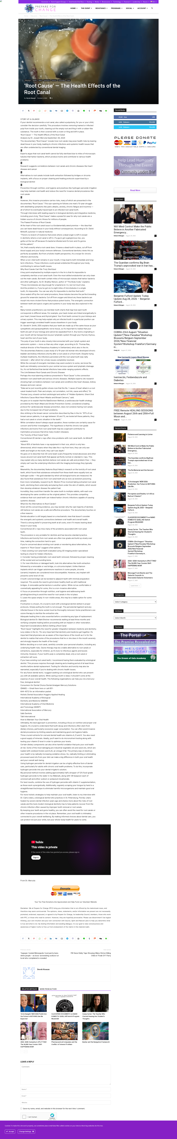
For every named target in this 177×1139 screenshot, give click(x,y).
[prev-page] (21, 1051)
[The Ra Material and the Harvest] (120, 473)
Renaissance (106, 2)
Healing (89, 2)
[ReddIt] (45, 110)
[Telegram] (67, 110)
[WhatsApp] (39, 110)
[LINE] (83, 110)
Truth (68, 80)
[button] (152, 8)
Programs (116, 8)
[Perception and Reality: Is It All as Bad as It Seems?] (120, 497)
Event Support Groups (58, 2)
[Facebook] (22, 110)
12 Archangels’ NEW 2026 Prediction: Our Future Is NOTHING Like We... (141, 484)
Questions (47, 80)
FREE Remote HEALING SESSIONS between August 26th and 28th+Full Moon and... (134, 413)
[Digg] (100, 110)
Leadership (136, 2)
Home (73, 8)
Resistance (100, 8)
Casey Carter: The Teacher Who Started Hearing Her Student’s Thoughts (93, 1016)
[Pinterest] (34, 110)
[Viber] (72, 110)
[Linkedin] (50, 110)
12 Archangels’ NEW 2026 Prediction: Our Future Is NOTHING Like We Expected (33, 1016)
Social (129, 8)
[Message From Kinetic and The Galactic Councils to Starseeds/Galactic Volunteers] (120, 576)
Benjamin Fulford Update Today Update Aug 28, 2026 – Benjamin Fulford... (132, 298)
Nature (145, 2)
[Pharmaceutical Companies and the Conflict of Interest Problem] (65, 1031)
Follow (152, 122)
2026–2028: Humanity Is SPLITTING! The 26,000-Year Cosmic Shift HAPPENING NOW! (33, 1044)
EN (153, 2)
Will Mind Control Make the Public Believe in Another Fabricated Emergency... (132, 229)
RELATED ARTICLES (29, 989)
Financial (127, 2)
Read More (135, 190)
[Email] (61, 110)
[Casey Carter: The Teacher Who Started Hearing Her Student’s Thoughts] (96, 1003)
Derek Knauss (30, 98)
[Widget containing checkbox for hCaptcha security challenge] (38, 1116)
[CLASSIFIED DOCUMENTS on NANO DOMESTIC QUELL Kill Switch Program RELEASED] (65, 1003)
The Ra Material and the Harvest (140, 470)
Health (35, 80)
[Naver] (106, 110)
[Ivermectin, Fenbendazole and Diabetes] (135, 364)
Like (153, 117)
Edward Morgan (119, 236)
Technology (117, 2)
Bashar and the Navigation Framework (96, 1042)
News (40, 80)
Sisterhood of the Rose (76, 2)
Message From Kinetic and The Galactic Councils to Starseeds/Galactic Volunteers (140, 575)
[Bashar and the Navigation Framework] (96, 1031)
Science (54, 80)
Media (97, 2)
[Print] (78, 110)
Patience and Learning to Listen (140, 434)
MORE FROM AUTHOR (48, 989)
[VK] (56, 110)
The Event (85, 8)
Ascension (44, 2)
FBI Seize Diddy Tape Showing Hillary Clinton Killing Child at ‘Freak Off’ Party (91, 954)
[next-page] (25, 1051)
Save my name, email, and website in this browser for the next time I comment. (54, 1108)
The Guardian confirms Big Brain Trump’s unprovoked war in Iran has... (134, 264)
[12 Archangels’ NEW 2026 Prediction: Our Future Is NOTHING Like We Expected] (34, 1003)
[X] (28, 110)
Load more (134, 586)
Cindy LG (116, 350)
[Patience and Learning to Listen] (120, 437)
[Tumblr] (89, 110)
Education (34, 16)
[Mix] (94, 110)
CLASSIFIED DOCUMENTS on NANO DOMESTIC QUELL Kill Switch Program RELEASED (65, 1016)
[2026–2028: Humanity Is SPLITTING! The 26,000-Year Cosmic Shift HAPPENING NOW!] (34, 1031)
